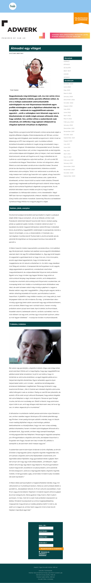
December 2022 (69, 99)
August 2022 (68, 106)
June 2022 (67, 112)
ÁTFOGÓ (67, 64)
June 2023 (67, 87)
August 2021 (68, 141)
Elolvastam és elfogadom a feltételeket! (44, 553)
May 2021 (67, 150)
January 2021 (68, 163)
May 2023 (67, 90)
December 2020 (69, 166)
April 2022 (67, 115)
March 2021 (68, 157)
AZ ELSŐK (67, 67)
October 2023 (68, 84)
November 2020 (69, 169)
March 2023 (68, 93)
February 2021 (68, 160)
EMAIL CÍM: (43, 525)
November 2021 (69, 131)
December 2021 (69, 128)
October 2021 (68, 134)
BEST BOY (20, 53)
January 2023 (68, 96)
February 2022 (69, 122)
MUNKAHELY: (43, 543)
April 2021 (67, 154)
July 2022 (67, 109)
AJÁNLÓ (66, 61)
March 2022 (68, 119)
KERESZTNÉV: (44, 537)
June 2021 (67, 147)
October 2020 (68, 173)
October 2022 (68, 103)
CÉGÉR (66, 74)
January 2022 (68, 125)
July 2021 (67, 144)
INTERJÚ (67, 77)
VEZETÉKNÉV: (43, 531)
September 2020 (69, 176)
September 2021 (69, 138)
